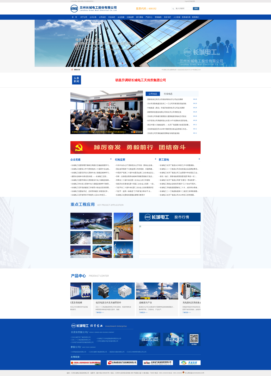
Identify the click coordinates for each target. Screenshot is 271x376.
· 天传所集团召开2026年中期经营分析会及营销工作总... (167, 129)
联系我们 (195, 17)
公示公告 (93, 17)
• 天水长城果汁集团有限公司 (97, 352)
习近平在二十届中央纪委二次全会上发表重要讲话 (134, 187)
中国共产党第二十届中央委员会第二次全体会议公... (135, 173)
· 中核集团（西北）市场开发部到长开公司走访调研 (165, 108)
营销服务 (158, 17)
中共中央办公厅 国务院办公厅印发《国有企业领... (134, 165)
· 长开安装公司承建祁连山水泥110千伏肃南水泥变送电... (167, 120)
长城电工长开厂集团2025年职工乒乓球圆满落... (177, 165)
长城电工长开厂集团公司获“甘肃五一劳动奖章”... (177, 180)
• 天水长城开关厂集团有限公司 (80, 337)
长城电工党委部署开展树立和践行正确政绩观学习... (90, 165)
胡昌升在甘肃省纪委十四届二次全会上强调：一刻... (135, 184)
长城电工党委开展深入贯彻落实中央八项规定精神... (90, 180)
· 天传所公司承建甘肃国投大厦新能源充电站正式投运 (166, 116)
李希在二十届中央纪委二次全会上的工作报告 (133, 180)
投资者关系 (186, 17)
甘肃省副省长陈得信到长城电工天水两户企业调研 (90, 132)
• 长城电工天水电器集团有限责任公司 (108, 338)
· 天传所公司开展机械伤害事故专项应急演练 (163, 133)
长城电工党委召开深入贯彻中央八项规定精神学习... (90, 173)
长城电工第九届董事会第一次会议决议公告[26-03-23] (164, 69)
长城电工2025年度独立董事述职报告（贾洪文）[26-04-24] (196, 69)
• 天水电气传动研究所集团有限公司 (82, 342)
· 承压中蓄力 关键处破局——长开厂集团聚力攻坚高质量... (168, 125)
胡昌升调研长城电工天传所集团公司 (140, 80)
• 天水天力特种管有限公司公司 (135, 352)
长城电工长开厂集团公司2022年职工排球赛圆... (177, 195)
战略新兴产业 (110, 302)
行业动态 (111, 17)
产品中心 (149, 17)
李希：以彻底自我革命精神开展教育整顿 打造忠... (134, 176)
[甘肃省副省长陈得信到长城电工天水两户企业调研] (106, 112)
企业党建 (121, 17)
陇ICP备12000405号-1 (103, 373)
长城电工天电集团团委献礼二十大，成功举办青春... (178, 187)
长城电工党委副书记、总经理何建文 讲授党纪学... (90, 191)
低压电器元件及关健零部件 (73, 302)
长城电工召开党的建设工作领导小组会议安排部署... (90, 187)
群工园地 (139, 17)
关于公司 (83, 17)
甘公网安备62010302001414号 (194, 373)
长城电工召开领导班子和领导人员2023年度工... (89, 195)
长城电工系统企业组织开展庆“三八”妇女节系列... (177, 184)
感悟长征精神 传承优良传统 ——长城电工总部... (89, 176)
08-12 (195, 124)
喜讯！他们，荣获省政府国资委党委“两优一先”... (177, 176)
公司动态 (102, 17)
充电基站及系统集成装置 (158, 302)
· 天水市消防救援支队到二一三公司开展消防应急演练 (166, 103)
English (187, 1)
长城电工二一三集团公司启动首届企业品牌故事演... (178, 169)
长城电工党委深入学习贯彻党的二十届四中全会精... (90, 169)
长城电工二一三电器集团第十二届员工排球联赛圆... (178, 191)
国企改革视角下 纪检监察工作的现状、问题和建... (134, 169)
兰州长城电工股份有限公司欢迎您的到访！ (82, 1)
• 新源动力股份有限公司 (115, 352)
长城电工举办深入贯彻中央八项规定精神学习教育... (90, 184)
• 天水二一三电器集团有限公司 (80, 340)
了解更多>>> (107, 312)
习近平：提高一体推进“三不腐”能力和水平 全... (133, 191)
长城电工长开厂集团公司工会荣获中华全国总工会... (178, 173)
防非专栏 (167, 17)
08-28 (195, 99)
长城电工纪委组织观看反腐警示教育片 (130, 195)
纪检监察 (130, 17)
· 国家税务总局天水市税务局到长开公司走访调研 (164, 99)
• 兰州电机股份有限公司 (78, 352)
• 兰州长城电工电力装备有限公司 (107, 341)
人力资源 (177, 17)
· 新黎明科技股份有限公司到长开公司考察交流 (163, 112)
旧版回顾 (192, 1)
